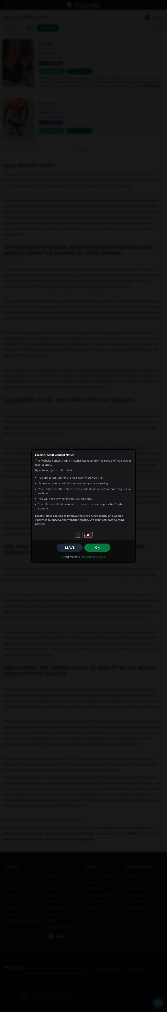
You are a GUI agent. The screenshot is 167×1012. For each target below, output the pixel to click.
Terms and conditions (91, 557)
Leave (70, 548)
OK (97, 548)
